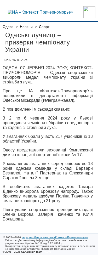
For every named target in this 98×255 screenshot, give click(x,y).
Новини (26, 27)
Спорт (44, 27)
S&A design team (31, 251)
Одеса (8, 27)
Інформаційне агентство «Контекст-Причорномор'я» (55, 237)
